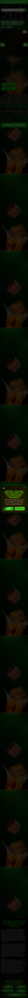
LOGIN (8, 508)
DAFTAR (19, 508)
